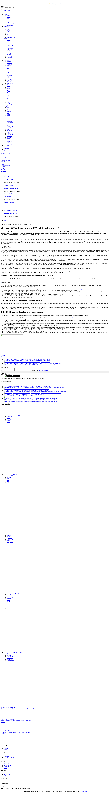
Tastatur (8, 600)
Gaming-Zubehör (11, 83)
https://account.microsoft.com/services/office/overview (66, 317)
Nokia (8, 18)
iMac (8, 52)
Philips (8, 88)
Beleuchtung (10, 130)
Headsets (9, 71)
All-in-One (9, 53)
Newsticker (6, 766)
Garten (8, 129)
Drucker (8, 67)
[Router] (10, 519)
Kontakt (5, 781)
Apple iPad (9, 538)
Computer (6, 46)
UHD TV (9, 95)
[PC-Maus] (10, 608)
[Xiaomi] (10, 452)
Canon (8, 99)
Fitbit (8, 110)
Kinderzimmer (10, 127)
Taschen (8, 540)
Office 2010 (6, 223)
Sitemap (5, 758)
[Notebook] (10, 549)
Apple (8, 29)
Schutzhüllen (10, 25)
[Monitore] (10, 497)
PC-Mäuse (9, 63)
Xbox (8, 76)
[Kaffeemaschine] (10, 704)
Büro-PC (9, 50)
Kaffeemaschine (10, 142)
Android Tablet (10, 539)
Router (8, 68)
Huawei (8, 22)
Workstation (9, 56)
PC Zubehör (6, 60)
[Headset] (10, 645)
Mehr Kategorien (8, 150)
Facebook (3, 355)
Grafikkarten (10, 64)
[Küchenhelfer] (10, 682)
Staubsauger (9, 138)
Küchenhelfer (10, 134)
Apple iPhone (10, 416)
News (5, 220)
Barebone (9, 59)
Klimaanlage (10, 144)
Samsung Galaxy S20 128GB (11, 188)
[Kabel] (10, 526)
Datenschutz (6, 756)
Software (6, 221)
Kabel (8, 72)
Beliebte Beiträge (8, 765)
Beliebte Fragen (7, 774)
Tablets (5, 38)
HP (7, 33)
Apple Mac (9, 57)
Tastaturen (9, 61)
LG (7, 90)
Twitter (5, 749)
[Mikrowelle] (10, 675)
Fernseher (6, 84)
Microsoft (9, 30)
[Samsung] (10, 445)
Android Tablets (10, 45)
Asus (8, 27)
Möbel (5, 117)
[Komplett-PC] (10, 490)
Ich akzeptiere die (39, 370)
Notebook (9, 535)
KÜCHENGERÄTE (18, 652)
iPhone (8, 15)
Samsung (9, 17)
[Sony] (10, 467)
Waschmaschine (10, 140)
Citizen (8, 115)
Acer (8, 36)
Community (6, 148)
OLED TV (9, 94)
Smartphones (7, 14)
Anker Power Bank (9, 205)
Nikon (8, 100)
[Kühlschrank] (10, 690)
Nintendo (9, 77)
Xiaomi (8, 21)
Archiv (5, 768)
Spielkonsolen (7, 73)
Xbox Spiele (9, 80)
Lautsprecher (10, 69)
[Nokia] (10, 460)
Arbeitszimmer (10, 126)
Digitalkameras (7, 96)
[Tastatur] (10, 638)
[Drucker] (10, 616)
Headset (8, 601)
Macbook (9, 536)
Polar (8, 113)
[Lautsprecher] (10, 586)
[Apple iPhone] (10, 430)
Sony (8, 19)
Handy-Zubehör (10, 23)
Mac (8, 478)
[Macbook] (10, 556)
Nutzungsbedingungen (9, 757)
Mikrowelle (9, 137)
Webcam (9, 598)
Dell (8, 32)
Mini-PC (9, 54)
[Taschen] (10, 578)
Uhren (5, 106)
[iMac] (10, 512)
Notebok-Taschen (11, 37)
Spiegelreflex (10, 105)
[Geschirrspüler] (10, 697)
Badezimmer (10, 119)
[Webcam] (10, 630)
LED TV (9, 92)
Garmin (8, 114)
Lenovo (8, 34)
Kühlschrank (10, 133)
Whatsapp (3, 356)
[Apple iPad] (10, 564)
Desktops (14, 474)
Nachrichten (6, 145)
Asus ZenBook (7, 196)
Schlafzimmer (10, 122)
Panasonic (9, 91)
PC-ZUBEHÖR (16, 593)
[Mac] (10, 504)
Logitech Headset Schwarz (10, 213)
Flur (8, 125)
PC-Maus (9, 594)
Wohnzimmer (10, 118)
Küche (8, 123)
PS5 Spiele (9, 79)
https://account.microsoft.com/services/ (89, 289)
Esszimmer (9, 121)
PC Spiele (9, 82)
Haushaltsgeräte (7, 132)
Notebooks (6, 26)
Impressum (6, 754)
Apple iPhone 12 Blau (9, 179)
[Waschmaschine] (10, 668)
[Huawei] (10, 438)
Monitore (9, 65)
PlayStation (9, 75)
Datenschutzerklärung (43, 370)
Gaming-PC (9, 49)
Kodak (8, 102)
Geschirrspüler (10, 141)
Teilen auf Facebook (5, 354)
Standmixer (9, 136)
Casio (8, 107)
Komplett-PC (10, 48)
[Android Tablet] (10, 571)
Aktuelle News (7, 764)
